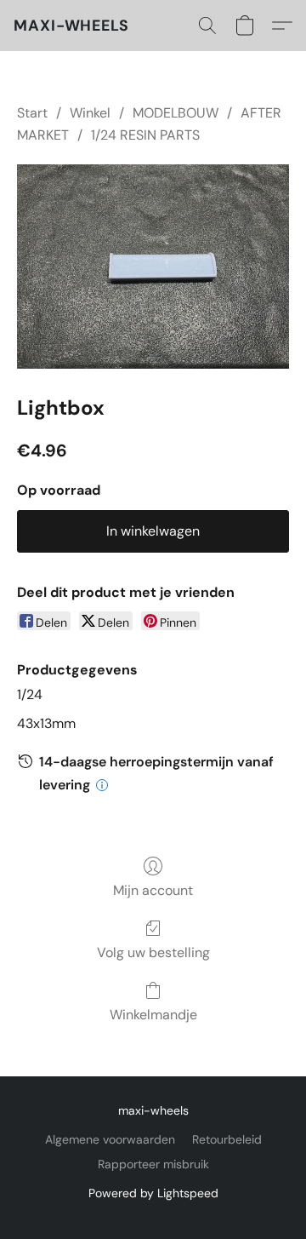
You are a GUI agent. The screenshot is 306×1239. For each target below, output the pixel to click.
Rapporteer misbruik (153, 1164)
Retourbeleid (227, 1139)
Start (32, 113)
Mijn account (153, 890)
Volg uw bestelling (153, 952)
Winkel (90, 113)
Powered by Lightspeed (153, 1193)
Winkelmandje (153, 1015)
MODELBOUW (175, 113)
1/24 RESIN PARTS (145, 135)
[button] (71, 25)
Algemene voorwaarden (110, 1139)
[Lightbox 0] (153, 266)
